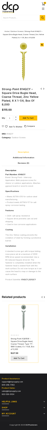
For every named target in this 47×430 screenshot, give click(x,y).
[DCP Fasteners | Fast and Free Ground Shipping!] (10, 7)
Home (7, 31)
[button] (42, 44)
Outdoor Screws (17, 31)
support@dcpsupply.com (12, 382)
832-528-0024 (8, 394)
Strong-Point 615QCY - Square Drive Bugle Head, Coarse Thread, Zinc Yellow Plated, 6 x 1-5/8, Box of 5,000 (41, 93)
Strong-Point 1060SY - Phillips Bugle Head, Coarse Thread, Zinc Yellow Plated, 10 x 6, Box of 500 (44, 93)
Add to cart (28, 118)
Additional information (23, 157)
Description (23, 152)
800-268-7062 (8, 385)
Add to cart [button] (19, 358)
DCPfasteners (31, 425)
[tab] (23, 152)
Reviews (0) (23, 163)
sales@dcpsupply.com (11, 391)
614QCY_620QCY (28, 280)
